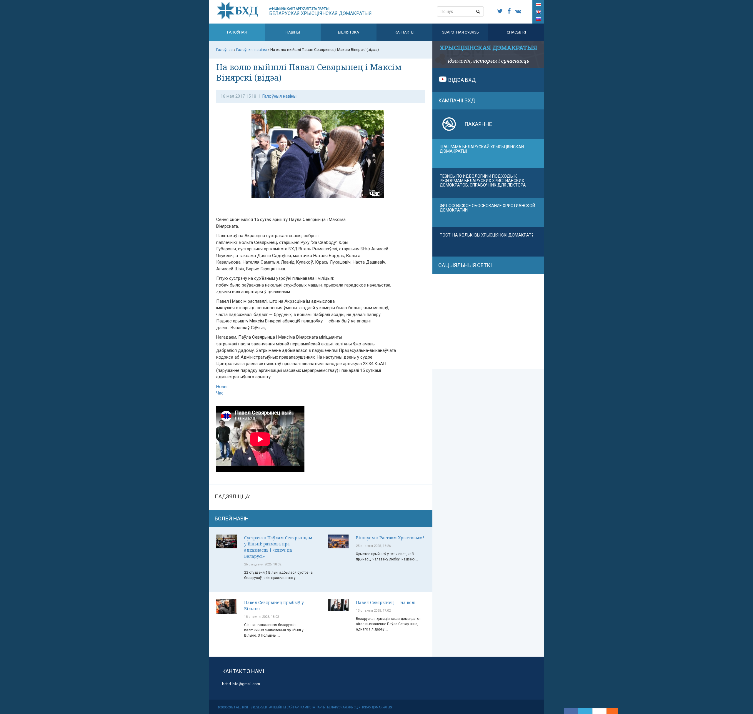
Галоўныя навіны (279, 96)
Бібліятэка (348, 32)
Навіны (293, 32)
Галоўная (237, 32)
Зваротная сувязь (460, 32)
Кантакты (404, 32)
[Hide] (615, 711)
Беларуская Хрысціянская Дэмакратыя (320, 11)
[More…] (609, 711)
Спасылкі (516, 32)
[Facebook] (571, 711)
